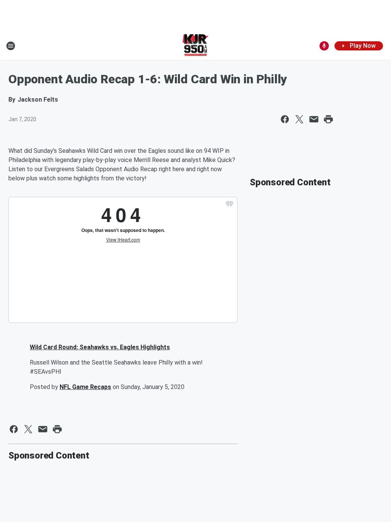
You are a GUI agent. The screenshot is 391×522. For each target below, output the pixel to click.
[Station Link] (195, 46)
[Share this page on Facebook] (285, 119)
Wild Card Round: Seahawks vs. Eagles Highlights (100, 347)
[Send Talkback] (324, 45)
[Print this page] (328, 119)
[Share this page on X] (299, 119)
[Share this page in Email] (314, 119)
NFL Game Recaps (85, 387)
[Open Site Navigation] (10, 45)
